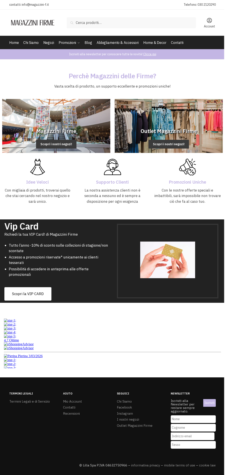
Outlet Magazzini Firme (134, 425)
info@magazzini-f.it (35, 5)
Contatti (69, 407)
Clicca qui (149, 54)
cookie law (207, 465)
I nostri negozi (128, 419)
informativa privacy (145, 465)
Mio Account (72, 401)
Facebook (124, 407)
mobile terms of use (179, 465)
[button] (27, 294)
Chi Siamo (124, 401)
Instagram (125, 413)
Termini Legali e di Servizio (29, 401)
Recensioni (71, 413)
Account (209, 26)
